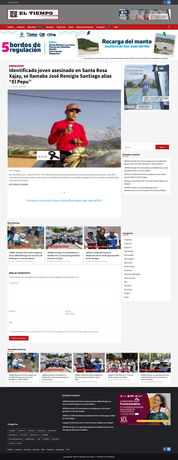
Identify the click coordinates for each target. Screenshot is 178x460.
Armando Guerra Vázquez (26, 261)
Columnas (103, 27)
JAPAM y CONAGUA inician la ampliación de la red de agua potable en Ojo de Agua (102, 255)
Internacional (129, 278)
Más (116, 27)
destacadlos (129, 259)
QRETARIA (23, 86)
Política (10, 27)
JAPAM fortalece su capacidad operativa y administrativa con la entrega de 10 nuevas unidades (145, 188)
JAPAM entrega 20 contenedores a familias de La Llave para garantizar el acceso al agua (63, 255)
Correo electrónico (70, 312)
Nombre (12, 311)
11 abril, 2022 (14, 86)
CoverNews (100, 457)
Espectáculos (129, 266)
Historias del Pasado (84, 27)
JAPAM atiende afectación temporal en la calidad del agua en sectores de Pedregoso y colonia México (25, 255)
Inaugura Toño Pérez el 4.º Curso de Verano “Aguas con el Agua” (146, 182)
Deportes (128, 247)
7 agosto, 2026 (90, 261)
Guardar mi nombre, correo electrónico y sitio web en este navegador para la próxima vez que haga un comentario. (55, 331)
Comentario (14, 283)
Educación (61, 27)
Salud (71, 27)
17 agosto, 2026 (14, 261)
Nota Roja (35, 27)
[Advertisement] (146, 127)
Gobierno (21, 27)
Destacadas (13, 66)
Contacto (128, 243)
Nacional (50, 27)
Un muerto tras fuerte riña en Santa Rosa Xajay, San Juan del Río (64, 200)
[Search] (169, 27)
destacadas (128, 251)
